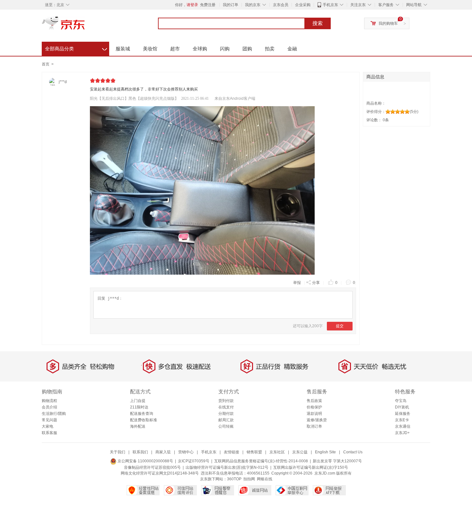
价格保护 (314, 407)
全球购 (200, 48)
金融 (292, 48)
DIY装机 (402, 407)
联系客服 (49, 433)
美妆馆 (150, 48)
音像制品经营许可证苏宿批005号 (152, 467)
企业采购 (302, 5)
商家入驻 (163, 452)
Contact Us (353, 452)
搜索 (317, 23)
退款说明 (314, 413)
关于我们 (117, 452)
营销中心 (186, 452)
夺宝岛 (400, 400)
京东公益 (300, 452)
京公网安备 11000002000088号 (145, 461)
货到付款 (226, 400)
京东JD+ (402, 433)
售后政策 (314, 400)
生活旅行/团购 (54, 413)
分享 (316, 282)
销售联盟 (254, 452)
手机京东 (330, 5)
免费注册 (207, 5)
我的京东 (252, 5)
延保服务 (402, 413)
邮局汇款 (226, 420)
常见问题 (49, 420)
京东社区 (277, 452)
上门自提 (137, 400)
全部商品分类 (76, 47)
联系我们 (140, 452)
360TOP (234, 479)
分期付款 (226, 413)
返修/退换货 (317, 420)
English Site (325, 452)
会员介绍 (49, 407)
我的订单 (230, 5)
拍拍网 (249, 479)
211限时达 (139, 407)
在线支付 (226, 407)
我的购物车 (388, 23)
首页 (45, 64)
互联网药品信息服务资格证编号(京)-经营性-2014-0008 (261, 461)
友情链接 (231, 452)
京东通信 (402, 426)
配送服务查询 (141, 413)
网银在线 (264, 479)
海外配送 (137, 426)
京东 (85, 25)
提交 (340, 326)
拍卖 (270, 48)
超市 (175, 48)
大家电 (47, 426)
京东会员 (280, 5)
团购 (247, 48)
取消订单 (314, 426)
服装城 (123, 48)
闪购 (225, 48)
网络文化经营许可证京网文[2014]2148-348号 (160, 473)
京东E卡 (402, 420)
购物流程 (49, 400)
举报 (297, 282)
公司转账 (226, 426)
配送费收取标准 (143, 420)
